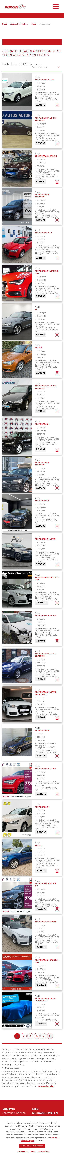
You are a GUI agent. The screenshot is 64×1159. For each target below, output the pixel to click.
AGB (33, 1151)
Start (4, 24)
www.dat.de (45, 1086)
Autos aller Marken (19, 24)
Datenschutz (44, 1151)
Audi (34, 24)
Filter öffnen (32, 41)
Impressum (22, 1151)
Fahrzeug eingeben (14, 1113)
